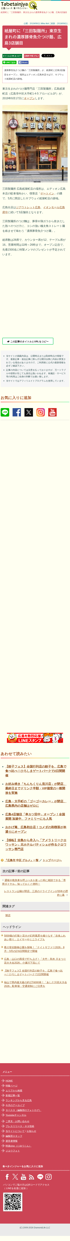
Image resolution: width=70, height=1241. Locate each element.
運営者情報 (12, 1141)
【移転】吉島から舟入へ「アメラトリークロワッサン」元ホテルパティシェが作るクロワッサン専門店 (35, 844)
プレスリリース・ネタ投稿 (20, 1126)
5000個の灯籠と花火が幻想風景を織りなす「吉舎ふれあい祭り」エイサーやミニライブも (35, 937)
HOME (9, 1080)
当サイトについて (15, 1131)
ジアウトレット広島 (28, 207)
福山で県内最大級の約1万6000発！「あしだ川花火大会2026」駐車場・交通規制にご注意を (35, 984)
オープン (29, 98)
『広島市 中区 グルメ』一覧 (22, 860)
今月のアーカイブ (15, 1105)
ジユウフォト (13, 1150)
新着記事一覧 (13, 1095)
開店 (8, 915)
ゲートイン (47, 193)
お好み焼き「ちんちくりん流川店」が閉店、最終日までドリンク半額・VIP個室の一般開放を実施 (35, 788)
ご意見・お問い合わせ (17, 1121)
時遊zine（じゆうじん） (18, 1145)
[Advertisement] (35, 297)
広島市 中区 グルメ (31, 56)
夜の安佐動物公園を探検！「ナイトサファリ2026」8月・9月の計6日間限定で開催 (34, 949)
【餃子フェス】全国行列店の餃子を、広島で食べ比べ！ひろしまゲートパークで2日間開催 (35, 771)
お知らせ (31, 1131)
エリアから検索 (14, 1090)
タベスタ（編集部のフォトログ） (23, 1110)
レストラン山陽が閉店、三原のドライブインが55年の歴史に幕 (36, 893)
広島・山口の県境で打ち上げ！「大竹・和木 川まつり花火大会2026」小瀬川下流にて (35, 961)
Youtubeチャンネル (16, 1115)
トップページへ (52, 860)
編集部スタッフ (14, 1136)
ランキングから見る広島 (19, 1100)
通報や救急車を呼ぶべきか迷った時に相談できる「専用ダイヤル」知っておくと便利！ (34, 882)
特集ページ (12, 1085)
